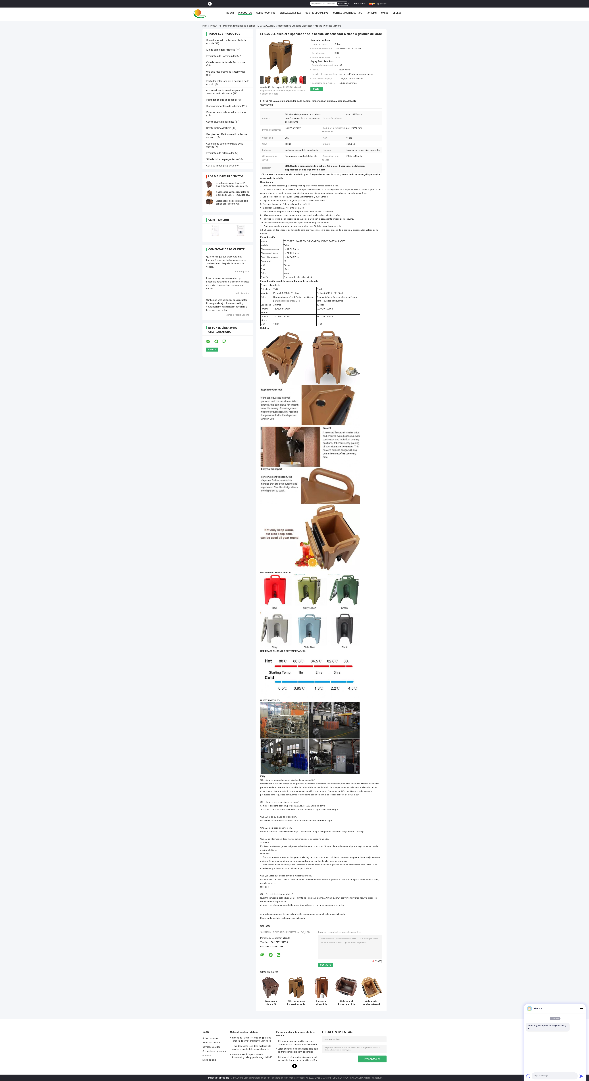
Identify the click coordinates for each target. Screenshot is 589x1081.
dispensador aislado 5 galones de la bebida (324, 914)
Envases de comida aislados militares (226, 112)
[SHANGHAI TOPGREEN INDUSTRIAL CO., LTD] (200, 13)
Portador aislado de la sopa (221, 99)
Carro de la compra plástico (221, 165)
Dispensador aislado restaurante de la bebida (282, 918)
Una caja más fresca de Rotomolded (225, 71)
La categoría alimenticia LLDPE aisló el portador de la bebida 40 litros (231, 186)
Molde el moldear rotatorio (220, 49)
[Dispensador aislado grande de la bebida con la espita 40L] (209, 202)
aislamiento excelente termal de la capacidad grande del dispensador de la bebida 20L (371, 1003)
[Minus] (581, 1008)
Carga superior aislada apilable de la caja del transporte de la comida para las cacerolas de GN (298, 1051)
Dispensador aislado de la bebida (239, 26)
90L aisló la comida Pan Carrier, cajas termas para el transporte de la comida (297, 1042)
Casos (384, 13)
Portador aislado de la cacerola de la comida (295, 1034)
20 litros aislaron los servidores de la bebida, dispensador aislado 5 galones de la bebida (296, 1003)
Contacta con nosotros (347, 13)
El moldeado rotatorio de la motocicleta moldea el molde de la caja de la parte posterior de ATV (251, 1048)
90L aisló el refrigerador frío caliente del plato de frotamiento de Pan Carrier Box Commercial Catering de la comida (297, 1059)
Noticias (372, 13)
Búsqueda (342, 4)
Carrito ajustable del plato (220, 121)
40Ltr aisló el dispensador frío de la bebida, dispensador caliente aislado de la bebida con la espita (346, 1003)
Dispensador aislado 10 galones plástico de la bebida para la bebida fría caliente (271, 1003)
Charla (315, 89)
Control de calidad (317, 13)
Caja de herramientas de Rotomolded (226, 62)
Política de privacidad (218, 1078)
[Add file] (528, 1076)
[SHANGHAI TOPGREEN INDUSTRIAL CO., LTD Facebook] (210, 4)
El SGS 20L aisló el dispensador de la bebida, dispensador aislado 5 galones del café (282, 90)
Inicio (205, 26)
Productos (245, 13)
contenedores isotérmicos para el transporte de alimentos (224, 92)
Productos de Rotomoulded (221, 56)
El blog (397, 13)
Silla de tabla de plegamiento (222, 159)
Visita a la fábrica (290, 13)
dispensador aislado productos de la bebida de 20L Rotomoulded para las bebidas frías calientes (233, 195)
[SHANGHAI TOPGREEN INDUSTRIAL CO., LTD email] (210, 341)
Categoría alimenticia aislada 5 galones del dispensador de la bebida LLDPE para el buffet (321, 1003)
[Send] (581, 1076)
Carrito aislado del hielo (218, 128)
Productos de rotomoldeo (220, 153)
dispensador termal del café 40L (286, 914)
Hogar (230, 13)
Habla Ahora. (360, 3)
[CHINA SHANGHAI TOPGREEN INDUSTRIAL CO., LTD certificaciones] (215, 230)
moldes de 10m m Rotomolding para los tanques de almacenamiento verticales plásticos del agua (251, 1040)
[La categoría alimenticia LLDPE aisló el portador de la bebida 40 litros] (209, 184)
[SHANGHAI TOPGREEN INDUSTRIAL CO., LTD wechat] (226, 341)
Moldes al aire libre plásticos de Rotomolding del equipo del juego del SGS (252, 1056)
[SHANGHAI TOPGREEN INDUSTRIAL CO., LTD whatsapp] (218, 341)
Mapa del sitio (209, 1060)
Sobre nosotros (265, 13)
